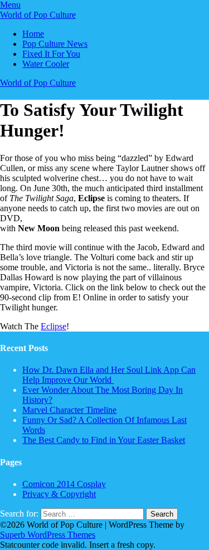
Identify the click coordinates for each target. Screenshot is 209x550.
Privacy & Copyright (59, 494)
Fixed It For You (51, 54)
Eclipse (53, 326)
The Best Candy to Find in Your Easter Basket (103, 440)
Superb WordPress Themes (47, 534)
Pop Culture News (55, 43)
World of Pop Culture (38, 15)
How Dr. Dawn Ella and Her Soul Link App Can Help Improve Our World (109, 374)
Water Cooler (45, 64)
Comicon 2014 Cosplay (64, 484)
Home (33, 33)
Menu (10, 4)
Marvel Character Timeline (69, 410)
